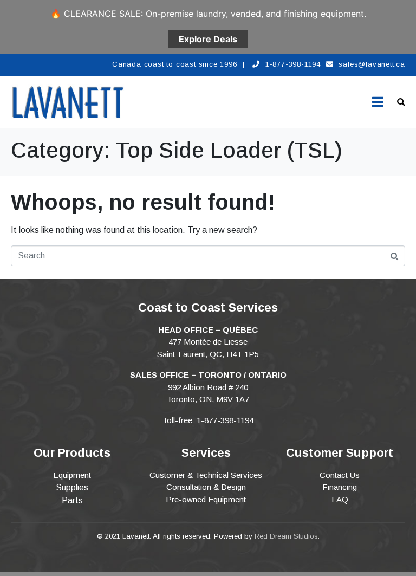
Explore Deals (208, 39)
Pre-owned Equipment (206, 499)
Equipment (72, 475)
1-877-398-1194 (293, 64)
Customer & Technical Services (206, 475)
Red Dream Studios (286, 536)
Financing (339, 486)
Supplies (72, 487)
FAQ (340, 499)
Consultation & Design (206, 486)
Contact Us (340, 475)
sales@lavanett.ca (372, 64)
